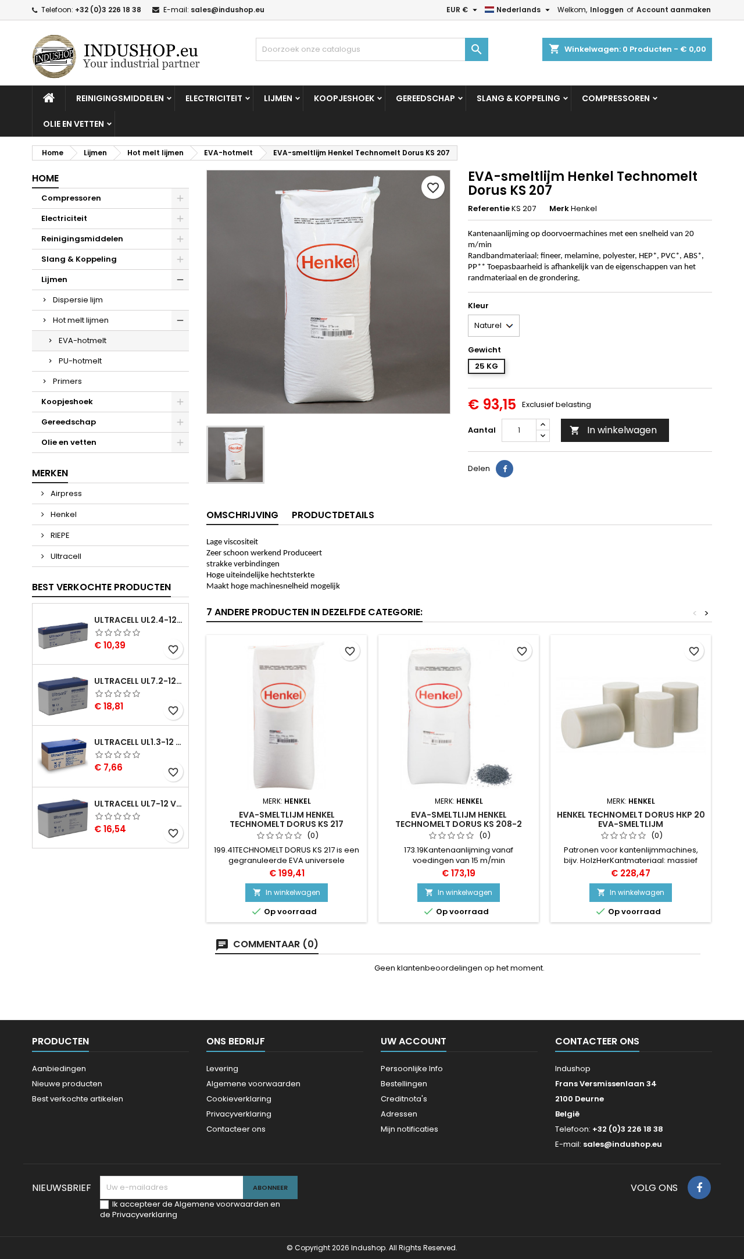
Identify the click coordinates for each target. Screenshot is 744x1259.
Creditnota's (404, 1098)
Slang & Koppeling (518, 98)
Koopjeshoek (344, 98)
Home (45, 178)
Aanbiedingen (59, 1068)
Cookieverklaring (238, 1098)
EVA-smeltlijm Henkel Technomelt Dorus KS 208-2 (458, 819)
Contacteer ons (236, 1129)
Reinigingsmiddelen (120, 98)
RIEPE (59, 535)
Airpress (65, 493)
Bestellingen (404, 1083)
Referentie (489, 209)
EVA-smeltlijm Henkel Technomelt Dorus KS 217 (287, 819)
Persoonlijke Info (412, 1068)
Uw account (413, 1041)
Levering (222, 1068)
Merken (50, 473)
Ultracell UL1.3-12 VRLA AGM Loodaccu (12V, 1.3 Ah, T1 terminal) (139, 742)
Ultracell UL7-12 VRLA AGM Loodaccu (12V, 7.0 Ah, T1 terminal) (139, 803)
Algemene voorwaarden (253, 1083)
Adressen (399, 1113)
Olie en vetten (73, 124)
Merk (559, 209)
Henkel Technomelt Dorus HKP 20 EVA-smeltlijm (631, 819)
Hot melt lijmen (81, 320)
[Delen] (504, 468)
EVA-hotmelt (82, 340)
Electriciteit (213, 98)
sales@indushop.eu (227, 10)
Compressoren (616, 98)
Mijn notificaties (409, 1129)
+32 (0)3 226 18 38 (108, 10)
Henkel (63, 514)
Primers (67, 381)
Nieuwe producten (67, 1083)
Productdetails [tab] (333, 515)
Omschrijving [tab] (242, 515)
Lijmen (278, 98)
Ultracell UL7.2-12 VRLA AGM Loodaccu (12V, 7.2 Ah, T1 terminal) (139, 681)
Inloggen (607, 10)
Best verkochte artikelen (77, 1098)
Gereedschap (425, 98)
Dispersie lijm (78, 299)
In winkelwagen (613, 430)
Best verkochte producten (101, 587)
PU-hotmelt (80, 360)
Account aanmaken (673, 10)
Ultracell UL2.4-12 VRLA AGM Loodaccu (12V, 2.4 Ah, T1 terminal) (139, 620)
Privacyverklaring (238, 1113)
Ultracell (65, 556)
